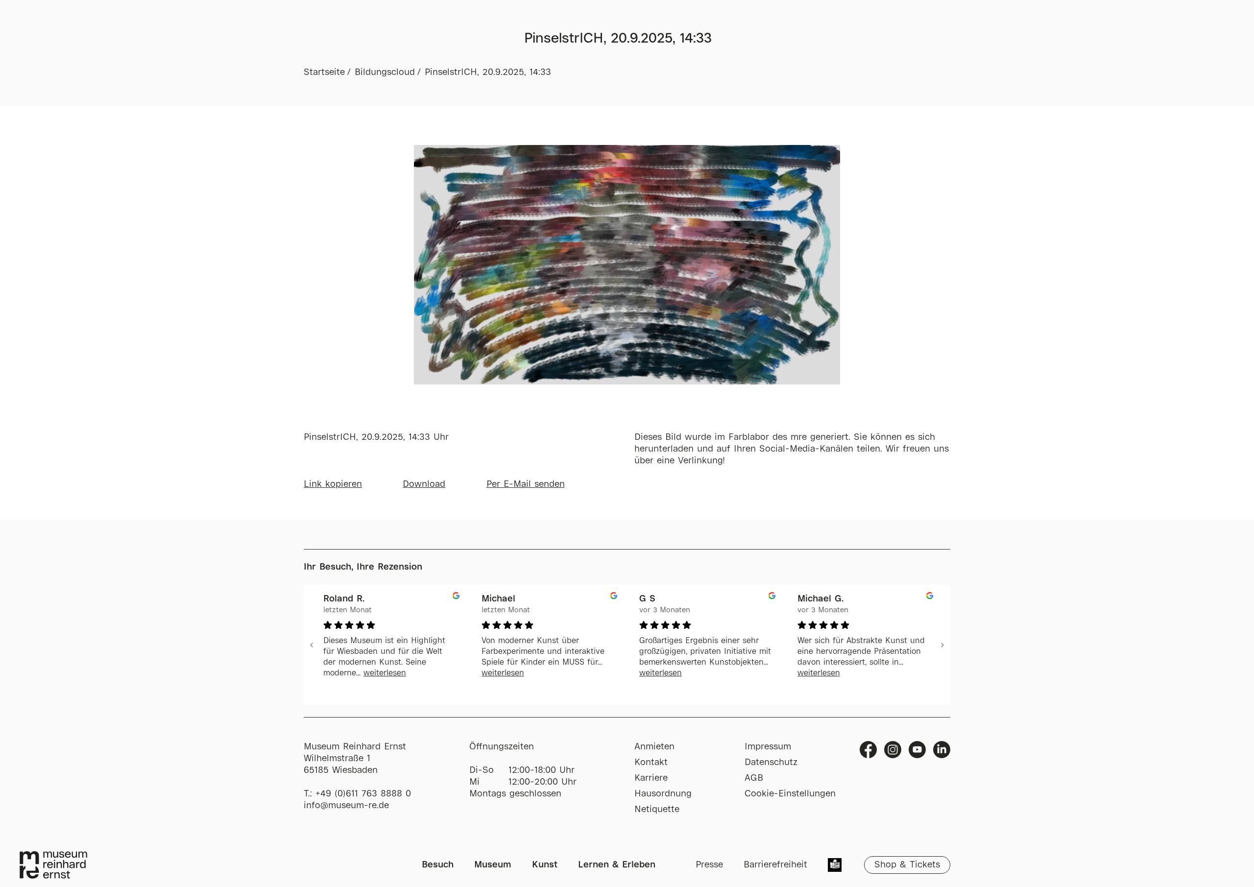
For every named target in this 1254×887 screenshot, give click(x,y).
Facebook (868, 749)
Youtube (917, 749)
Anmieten (654, 747)
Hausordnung (663, 794)
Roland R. (343, 599)
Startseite (324, 72)
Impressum (768, 747)
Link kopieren (333, 484)
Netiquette (656, 810)
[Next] (942, 645)
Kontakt (651, 763)
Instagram (892, 749)
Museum (492, 865)
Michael (498, 599)
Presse (709, 865)
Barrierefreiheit (775, 865)
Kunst (544, 865)
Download (424, 484)
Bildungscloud (385, 72)
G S (647, 599)
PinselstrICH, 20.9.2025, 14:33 (488, 72)
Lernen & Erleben (616, 865)
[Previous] (311, 645)
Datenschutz (771, 763)
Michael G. (820, 599)
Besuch (438, 865)
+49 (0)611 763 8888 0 (363, 794)
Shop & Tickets (907, 865)
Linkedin (941, 749)
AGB (754, 778)
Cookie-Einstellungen (790, 794)
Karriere (651, 778)
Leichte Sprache (834, 866)
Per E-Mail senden (525, 484)
